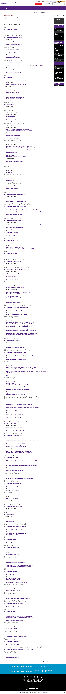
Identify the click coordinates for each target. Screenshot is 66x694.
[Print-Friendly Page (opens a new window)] (45, 15)
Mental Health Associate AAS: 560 (12, 510)
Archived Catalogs (57, 21)
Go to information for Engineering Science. (12, 318)
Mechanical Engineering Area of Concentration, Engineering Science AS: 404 (20, 334)
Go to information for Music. (9, 514)
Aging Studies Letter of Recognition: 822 (13, 417)
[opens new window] (24, 676)
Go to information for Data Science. (11, 253)
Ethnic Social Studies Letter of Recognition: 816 (15, 347)
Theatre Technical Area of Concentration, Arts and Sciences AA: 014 (18, 566)
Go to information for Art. (9, 77)
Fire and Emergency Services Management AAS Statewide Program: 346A (19, 355)
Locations (38, 1)
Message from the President (58, 66)
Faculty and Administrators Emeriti (59, 78)
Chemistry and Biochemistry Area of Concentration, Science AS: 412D (19, 616)
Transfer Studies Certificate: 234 (12, 644)
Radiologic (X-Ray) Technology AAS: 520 (13, 606)
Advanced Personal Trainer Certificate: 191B (14, 414)
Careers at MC (24, 682)
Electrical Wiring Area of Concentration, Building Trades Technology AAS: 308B (20, 147)
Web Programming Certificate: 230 (12, 279)
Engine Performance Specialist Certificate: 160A (15, 97)
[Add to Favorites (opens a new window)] (43, 15)
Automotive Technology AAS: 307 (12, 92)
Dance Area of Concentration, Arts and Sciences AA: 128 (16, 562)
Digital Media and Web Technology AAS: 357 (14, 273)
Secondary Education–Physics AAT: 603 (13, 296)
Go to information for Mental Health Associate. (13, 506)
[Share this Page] (44, 15)
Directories (30, 682)
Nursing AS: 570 (9, 542)
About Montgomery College (58, 69)
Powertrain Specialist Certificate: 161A (13, 98)
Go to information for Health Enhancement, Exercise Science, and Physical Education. (20, 401)
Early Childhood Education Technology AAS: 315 (15, 287)
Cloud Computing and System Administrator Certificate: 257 (17, 533)
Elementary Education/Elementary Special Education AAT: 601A (18, 292)
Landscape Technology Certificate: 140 (13, 490)
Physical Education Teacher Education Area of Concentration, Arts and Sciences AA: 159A (22, 407)
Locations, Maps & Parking (40, 682)
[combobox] (39, 12)
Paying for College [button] (19, 8)
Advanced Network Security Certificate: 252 (14, 247)
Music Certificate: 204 (10, 521)
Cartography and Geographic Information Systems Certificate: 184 (18, 56)
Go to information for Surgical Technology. (12, 625)
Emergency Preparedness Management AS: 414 (15, 310)
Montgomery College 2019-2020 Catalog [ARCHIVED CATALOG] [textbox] (38, 12)
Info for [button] (53, 1)
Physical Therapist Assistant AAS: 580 (13, 590)
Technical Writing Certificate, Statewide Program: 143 (16, 636)
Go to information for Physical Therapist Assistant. (13, 587)
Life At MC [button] (51, 8)
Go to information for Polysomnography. (12, 595)
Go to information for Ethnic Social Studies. (12, 340)
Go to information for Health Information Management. (14, 423)
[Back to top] (64, 692)
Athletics (63, 8)
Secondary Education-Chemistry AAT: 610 (14, 299)
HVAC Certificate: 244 (10, 155)
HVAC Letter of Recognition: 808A (12, 162)
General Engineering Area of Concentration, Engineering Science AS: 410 (19, 331)
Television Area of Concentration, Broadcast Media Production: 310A (19, 130)
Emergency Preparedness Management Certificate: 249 (16, 314)
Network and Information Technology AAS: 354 (15, 529)
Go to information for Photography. (11, 571)
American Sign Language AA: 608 (12, 41)
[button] (48, 1)
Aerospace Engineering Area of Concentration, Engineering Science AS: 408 (20, 322)
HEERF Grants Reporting (22, 686)
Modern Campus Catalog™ (42, 692)
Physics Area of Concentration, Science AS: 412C (15, 620)
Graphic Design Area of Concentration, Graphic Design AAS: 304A (18, 384)
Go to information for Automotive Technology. (13, 88)
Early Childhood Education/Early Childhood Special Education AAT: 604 (19, 291)
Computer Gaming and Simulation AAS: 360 (14, 198)
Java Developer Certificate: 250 (12, 215)
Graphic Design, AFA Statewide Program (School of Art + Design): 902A (19, 389)
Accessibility (6, 686)
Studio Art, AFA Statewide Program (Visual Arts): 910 (16, 84)
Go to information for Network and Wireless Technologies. (15, 526)
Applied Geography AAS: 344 (11, 52)
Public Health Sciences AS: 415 (11, 410)
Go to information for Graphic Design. (11, 379)
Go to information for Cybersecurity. (11, 240)
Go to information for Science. (10, 611)
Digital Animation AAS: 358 (11, 383)
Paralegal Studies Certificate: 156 (12, 554)
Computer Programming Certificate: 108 (14, 214)
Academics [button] (3, 8)
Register (47, 682)
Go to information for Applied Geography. (12, 49)
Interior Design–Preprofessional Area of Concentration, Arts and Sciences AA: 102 (21, 465)
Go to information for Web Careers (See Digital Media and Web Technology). (18, 649)
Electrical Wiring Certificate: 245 (12, 153)
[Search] (63, 4)
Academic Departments (59, 28)
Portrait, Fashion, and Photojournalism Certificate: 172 (16, 582)
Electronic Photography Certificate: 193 (13, 578)
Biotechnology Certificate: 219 (12, 121)
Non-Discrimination (30, 686)
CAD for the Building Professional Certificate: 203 (15, 69)
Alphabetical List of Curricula (58, 37)
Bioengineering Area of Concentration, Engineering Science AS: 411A (19, 323)
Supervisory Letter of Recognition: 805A (13, 501)
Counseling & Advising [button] (28, 8)
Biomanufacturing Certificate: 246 (12, 119)
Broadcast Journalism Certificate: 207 (13, 135)
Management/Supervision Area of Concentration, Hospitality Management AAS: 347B (22, 440)
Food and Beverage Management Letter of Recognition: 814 (17, 449)
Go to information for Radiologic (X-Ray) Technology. (14, 603)
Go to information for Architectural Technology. (13, 62)
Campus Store (19, 682)
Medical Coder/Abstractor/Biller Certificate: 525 (15, 430)
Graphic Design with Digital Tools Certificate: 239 (15, 394)
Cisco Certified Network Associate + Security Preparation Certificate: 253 (20, 248)
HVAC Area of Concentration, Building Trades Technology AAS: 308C (18, 149)
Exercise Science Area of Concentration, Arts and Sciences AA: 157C (18, 405)
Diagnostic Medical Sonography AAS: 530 (13, 265)
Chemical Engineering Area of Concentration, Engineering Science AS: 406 (20, 325)
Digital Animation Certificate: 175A (12, 393)
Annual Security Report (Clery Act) (13, 686)
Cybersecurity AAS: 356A (10, 243)
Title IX (37, 688)
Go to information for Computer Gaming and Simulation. (15, 194)
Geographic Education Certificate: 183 (13, 57)
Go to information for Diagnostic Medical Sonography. (14, 261)
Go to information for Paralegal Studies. (11, 547)
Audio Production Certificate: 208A (12, 134)
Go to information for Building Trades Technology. (13, 142)
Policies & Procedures (36, 686)
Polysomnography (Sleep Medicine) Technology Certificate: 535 (18, 598)
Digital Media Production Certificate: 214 (14, 136)
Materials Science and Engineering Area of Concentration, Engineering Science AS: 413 (22, 333)
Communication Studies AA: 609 (12, 180)
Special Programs (58, 58)
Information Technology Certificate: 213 (13, 190)
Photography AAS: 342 (10, 574)
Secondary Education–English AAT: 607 (13, 293)
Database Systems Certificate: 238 (12, 188)
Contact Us (49, 4)
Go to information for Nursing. (10, 539)
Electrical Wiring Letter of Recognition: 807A (14, 161)
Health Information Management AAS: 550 (14, 427)
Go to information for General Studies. (11, 363)
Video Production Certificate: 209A (12, 138)
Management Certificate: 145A (12, 498)
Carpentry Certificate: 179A (11, 152)
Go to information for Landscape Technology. (12, 483)
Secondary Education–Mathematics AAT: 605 (14, 295)
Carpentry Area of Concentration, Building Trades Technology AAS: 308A (19, 146)
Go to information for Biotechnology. (11, 112)
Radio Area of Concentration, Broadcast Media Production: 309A (18, 129)
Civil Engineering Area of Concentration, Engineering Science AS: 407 (19, 326)
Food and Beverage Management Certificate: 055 (15, 443)
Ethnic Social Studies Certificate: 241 (13, 344)
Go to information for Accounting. (10, 29)
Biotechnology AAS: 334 (10, 116)
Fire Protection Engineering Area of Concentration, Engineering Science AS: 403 (21, 330)
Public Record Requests (32, 688)
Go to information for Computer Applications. (12, 185)
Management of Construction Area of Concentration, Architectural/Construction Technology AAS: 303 (25, 224)
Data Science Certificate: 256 (11, 256)
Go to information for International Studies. (12, 475)
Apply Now (38, 4)
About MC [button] (57, 8)
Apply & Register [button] (10, 8)
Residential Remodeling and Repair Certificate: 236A (16, 156)
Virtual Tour (52, 682)
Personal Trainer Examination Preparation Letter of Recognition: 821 (19, 419)
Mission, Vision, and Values (58, 73)
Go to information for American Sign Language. (13, 37)
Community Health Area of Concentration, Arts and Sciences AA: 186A (19, 404)
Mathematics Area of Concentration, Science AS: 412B (16, 618)
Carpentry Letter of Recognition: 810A (13, 160)
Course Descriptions (58, 38)
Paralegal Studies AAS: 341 (11, 550)
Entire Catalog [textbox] (56, 14)
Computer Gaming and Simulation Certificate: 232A (16, 201)
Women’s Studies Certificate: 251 (12, 657)
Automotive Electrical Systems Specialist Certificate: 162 (16, 95)
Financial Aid (57, 53)
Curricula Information (58, 30)
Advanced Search (57, 16)
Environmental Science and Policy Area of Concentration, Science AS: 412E (20, 617)
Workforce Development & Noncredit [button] (41, 8)
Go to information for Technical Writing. (11, 633)
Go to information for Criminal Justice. (11, 232)
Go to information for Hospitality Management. (13, 435)
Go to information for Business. (10, 168)
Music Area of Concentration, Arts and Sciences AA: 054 (16, 518)
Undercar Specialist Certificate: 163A (13, 100)
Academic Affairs (58, 70)
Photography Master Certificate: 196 (13, 580)
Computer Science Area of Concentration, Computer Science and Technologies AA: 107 (22, 209)
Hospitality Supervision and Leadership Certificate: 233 (16, 445)
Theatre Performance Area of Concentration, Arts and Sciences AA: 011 (19, 565)
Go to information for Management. (11, 494)
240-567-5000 (30, 681)
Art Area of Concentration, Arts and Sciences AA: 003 (16, 80)
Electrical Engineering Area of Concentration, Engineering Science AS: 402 (20, 329)
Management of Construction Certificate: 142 (14, 227)
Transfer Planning (58, 60)
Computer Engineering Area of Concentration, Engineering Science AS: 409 (20, 327)
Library (43, 1)
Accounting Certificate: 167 (11, 32)
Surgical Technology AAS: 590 (11, 628)
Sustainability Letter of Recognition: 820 (13, 72)
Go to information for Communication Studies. (13, 177)
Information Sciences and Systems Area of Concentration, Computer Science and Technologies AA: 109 (25, 211)
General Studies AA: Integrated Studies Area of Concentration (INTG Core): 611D (21, 367)
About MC (14, 682)
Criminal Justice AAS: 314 (10, 235)
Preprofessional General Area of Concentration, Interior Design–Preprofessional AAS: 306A (23, 462)
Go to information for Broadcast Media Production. (13, 125)
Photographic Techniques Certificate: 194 (14, 579)
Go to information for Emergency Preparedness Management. (16, 307)
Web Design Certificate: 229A (11, 276)
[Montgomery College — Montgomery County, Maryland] (8, 3)
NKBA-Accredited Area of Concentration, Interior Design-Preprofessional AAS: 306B (21, 460)
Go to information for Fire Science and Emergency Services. (15, 352)
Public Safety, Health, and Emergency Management (54, 686)
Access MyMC (59, 1)
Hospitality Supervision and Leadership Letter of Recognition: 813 (18, 451)
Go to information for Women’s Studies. (11, 654)
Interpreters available (37, 681)
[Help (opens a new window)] (47, 15)
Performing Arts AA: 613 (10, 563)
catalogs (21, 692)
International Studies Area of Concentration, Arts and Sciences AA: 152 (19, 478)
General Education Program (58, 34)
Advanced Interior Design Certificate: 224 (14, 469)
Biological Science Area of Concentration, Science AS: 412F (17, 614)
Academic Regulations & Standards (59, 46)
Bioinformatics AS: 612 (10, 108)
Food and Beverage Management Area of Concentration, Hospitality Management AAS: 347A (23, 438)
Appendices (57, 80)
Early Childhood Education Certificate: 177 (14, 302)
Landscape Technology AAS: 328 (12, 486)
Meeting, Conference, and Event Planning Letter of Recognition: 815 (19, 452)
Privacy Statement (43, 686)
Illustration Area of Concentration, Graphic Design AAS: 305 (17, 386)
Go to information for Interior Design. (11, 457)
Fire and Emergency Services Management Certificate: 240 (17, 359)
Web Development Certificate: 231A (13, 278)
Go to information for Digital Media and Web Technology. (15, 269)
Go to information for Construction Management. (13, 220)
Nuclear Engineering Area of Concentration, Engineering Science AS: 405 (19, 336)
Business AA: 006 (9, 172)
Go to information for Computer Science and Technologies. (15, 206)
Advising (56, 50)
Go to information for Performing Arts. (11, 559)
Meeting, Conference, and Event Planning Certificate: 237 (17, 446)
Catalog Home (57, 19)
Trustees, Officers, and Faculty (59, 75)
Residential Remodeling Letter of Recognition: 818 (15, 164)
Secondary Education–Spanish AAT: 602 (13, 297)
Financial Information (58, 55)
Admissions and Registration (57, 48)
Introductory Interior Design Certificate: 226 (14, 470)
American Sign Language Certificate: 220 (14, 44)
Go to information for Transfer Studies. (11, 641)
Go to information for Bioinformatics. (11, 104)
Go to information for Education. (10, 284)
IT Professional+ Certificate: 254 (12, 534)
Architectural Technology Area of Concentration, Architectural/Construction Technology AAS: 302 (24, 65)
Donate (44, 4)
